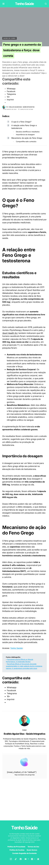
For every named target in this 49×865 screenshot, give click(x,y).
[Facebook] (20, 859)
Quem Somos (32, 850)
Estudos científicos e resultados (27, 132)
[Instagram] (11, 859)
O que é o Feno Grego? (21, 122)
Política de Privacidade (16, 847)
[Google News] (38, 859)
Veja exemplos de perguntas (24, 775)
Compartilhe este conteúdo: (26, 141)
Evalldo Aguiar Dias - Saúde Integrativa (24, 733)
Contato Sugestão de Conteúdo (24, 853)
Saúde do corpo (9, 38)
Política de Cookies (17, 850)
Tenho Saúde (16, 648)
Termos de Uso (33, 847)
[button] (4, 3)
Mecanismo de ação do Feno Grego (26, 138)
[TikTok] (16, 859)
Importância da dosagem (25, 134)
